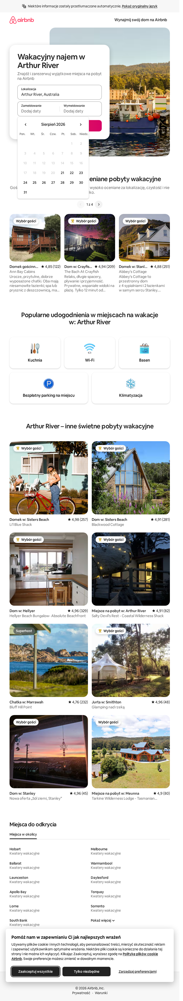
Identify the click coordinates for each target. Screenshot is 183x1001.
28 (62, 182)
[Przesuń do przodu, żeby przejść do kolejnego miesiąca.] (80, 124)
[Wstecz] (81, 204)
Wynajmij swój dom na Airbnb (140, 19)
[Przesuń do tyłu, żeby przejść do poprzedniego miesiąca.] (25, 124)
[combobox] (59, 94)
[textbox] (38, 111)
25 (34, 182)
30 (81, 182)
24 (25, 182)
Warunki (101, 993)
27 (53, 182)
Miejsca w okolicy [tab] (23, 834)
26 (44, 182)
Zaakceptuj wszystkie (35, 971)
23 (81, 173)
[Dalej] (98, 204)
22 (72, 173)
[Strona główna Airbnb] (22, 19)
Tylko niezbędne (86, 971)
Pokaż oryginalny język (140, 6)
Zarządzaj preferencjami (138, 971)
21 (62, 173)
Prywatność (81, 993)
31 (25, 192)
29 (72, 182)
